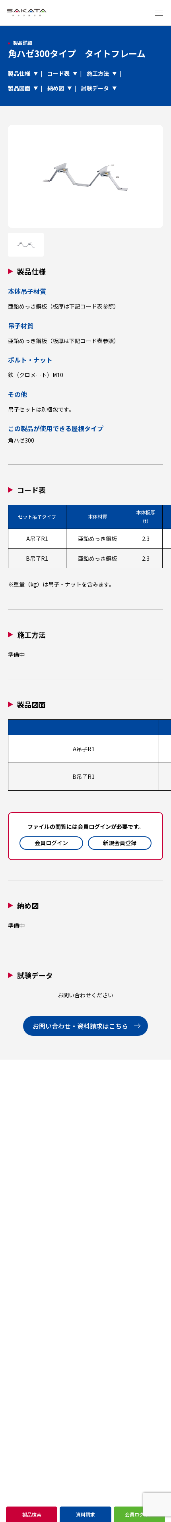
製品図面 (19, 88)
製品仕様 (19, 73)
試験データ (95, 88)
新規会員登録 (119, 843)
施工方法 (98, 73)
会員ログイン (51, 843)
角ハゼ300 (21, 440)
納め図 (55, 88)
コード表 (58, 73)
